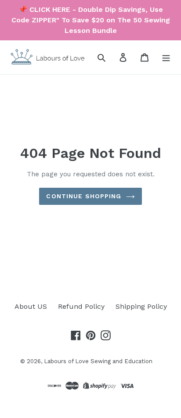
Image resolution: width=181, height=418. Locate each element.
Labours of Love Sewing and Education (98, 361)
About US (30, 306)
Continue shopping (83, 196)
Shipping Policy (141, 306)
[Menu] (166, 57)
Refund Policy (81, 306)
